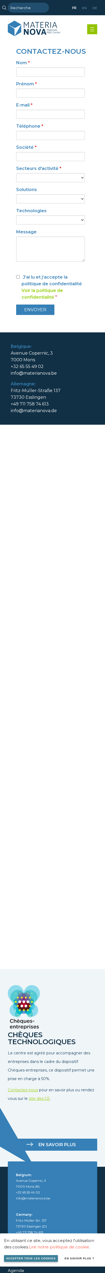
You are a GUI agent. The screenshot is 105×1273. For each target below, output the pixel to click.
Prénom (26, 83)
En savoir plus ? (79, 1258)
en (84, 8)
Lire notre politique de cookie (59, 1246)
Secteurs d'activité (38, 168)
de (94, 8)
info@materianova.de (34, 410)
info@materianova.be (34, 373)
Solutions (26, 189)
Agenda (16, 1270)
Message (26, 231)
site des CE (39, 1098)
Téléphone (29, 126)
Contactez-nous (23, 1090)
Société (26, 147)
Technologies (31, 210)
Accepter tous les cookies (31, 1258)
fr (74, 8)
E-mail (24, 105)
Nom (23, 62)
